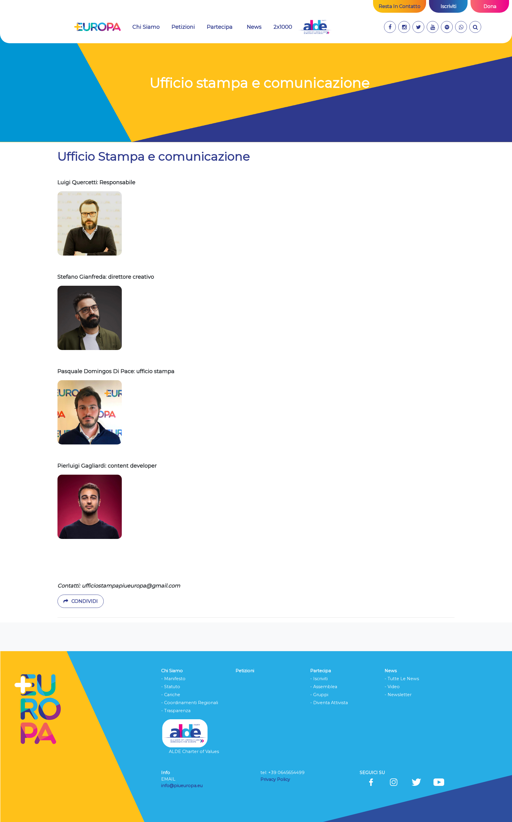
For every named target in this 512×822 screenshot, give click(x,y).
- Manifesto (173, 678)
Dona (490, 6)
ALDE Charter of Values (194, 751)
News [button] (254, 27)
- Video (392, 686)
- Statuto (170, 686)
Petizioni (183, 27)
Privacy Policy (275, 779)
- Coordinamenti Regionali (189, 702)
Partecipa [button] (220, 27)
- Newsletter (398, 694)
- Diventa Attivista (329, 702)
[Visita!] (390, 27)
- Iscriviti (319, 678)
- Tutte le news (402, 678)
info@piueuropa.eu (182, 785)
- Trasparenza (176, 710)
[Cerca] (475, 27)
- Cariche (170, 694)
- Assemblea (323, 686)
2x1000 (282, 27)
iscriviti (448, 6)
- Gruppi (319, 694)
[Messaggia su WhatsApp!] (461, 27)
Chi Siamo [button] (149, 26)
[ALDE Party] (315, 27)
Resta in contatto (399, 6)
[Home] (97, 27)
